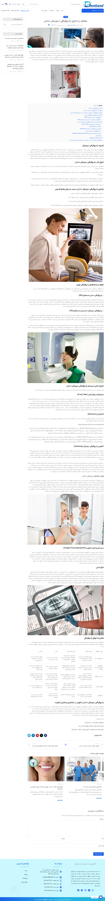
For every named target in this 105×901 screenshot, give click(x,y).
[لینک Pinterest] (37, 735)
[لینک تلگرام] (29, 735)
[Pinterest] (78, 890)
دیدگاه (101, 819)
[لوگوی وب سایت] (93, 4)
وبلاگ (25, 874)
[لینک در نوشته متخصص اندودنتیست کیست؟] (85, 768)
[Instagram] (85, 890)
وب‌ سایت (101, 846)
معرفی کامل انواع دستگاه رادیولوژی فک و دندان (91, 726)
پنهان (95, 105)
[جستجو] (23, 4)
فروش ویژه (24, 882)
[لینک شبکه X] (41, 735)
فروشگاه (25, 878)
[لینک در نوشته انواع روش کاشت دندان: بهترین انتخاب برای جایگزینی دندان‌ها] (46, 768)
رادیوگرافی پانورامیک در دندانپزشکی (94, 722)
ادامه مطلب (99, 798)
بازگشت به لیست (65, 744)
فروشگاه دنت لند (42, 899)
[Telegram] (89, 890)
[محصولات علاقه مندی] (10, 4)
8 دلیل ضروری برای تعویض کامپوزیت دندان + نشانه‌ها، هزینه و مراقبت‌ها (15, 66)
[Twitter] (82, 890)
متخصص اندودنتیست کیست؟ (92, 787)
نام (103, 838)
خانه (26, 871)
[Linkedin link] (33, 735)
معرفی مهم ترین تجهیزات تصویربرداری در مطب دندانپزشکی (87, 729)
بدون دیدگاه (12, 50)
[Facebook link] (45, 735)
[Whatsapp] (92, 890)
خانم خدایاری (71, 25)
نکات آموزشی (98, 735)
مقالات (65, 17)
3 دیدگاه (13, 41)
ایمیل (63, 838)
